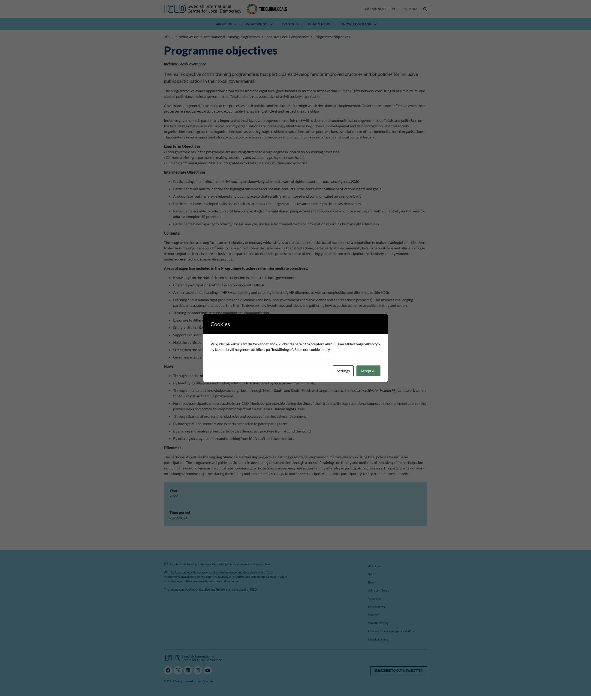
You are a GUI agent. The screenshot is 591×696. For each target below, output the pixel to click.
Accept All (368, 370)
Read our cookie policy (312, 349)
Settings (343, 370)
